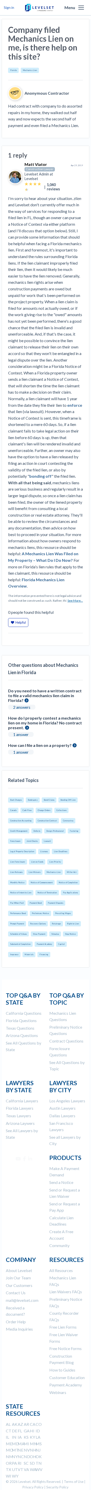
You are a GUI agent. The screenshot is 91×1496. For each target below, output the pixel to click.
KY (32, 1437)
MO (9, 1450)
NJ (38, 1450)
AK (14, 1424)
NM (9, 1456)
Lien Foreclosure (17, 861)
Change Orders (44, 810)
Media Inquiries (19, 1329)
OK (39, 1456)
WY (15, 1476)
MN (33, 1443)
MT (15, 1450)
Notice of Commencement (42, 882)
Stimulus (55, 934)
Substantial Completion (20, 944)
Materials (29, 954)
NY (15, 1456)
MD (15, 1443)
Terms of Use (73, 1482)
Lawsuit (47, 841)
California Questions (23, 1013)
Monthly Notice (17, 882)
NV (27, 1450)
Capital (61, 944)
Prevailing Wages (63, 913)
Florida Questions (21, 1020)
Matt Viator (36, 164)
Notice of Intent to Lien (20, 892)
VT (20, 1469)
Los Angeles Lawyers (67, 1100)
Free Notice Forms (65, 1348)
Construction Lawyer (40, 169)
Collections (61, 810)
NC (21, 1456)
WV (39, 1469)
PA (14, 1463)
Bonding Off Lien (68, 800)
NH (33, 1450)
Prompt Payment (17, 923)
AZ (20, 1424)
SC (26, 1463)
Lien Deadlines (60, 851)
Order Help (16, 1321)
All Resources (61, 1270)
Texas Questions (20, 1028)
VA (26, 1469)
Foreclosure (15, 841)
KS (26, 1437)
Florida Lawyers (19, 1108)
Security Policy (57, 1487)
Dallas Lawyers (62, 1115)
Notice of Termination (47, 892)
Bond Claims (49, 800)
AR (26, 1424)
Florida (13, 70)
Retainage (56, 923)
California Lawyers (22, 1100)
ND (27, 1456)
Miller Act (71, 872)
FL (20, 1430)
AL (8, 1424)
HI (32, 1430)
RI (19, 1463)
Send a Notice (61, 1182)
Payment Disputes (55, 903)
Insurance (14, 954)
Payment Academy (44, 944)
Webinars (57, 1392)
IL (7, 1437)
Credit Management (18, 831)
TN (39, 1463)
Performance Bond (18, 913)
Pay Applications (70, 892)
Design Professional (55, 831)
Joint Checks (32, 841)
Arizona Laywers (20, 1123)
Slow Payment (39, 934)
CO (39, 1424)
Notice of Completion (68, 882)
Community (59, 1245)
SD (32, 1463)
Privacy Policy (32, 1487)
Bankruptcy (33, 800)
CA (32, 1424)
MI (26, 1443)
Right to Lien (73, 923)
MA (21, 1443)
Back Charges (16, 800)
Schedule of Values (18, 934)
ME (9, 1443)
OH (33, 1456)
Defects (36, 831)
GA (27, 1430)
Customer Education (67, 1377)
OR (9, 1463)
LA (38, 1437)
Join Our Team (18, 1277)
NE (20, 1450)
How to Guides (62, 1369)
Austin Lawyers (62, 1108)
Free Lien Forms (63, 1327)
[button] (81, 8)
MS (39, 1443)
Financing (43, 954)
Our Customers (19, 1285)
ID (38, 1430)
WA (33, 1469)
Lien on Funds (37, 861)
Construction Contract (47, 820)
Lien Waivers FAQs (65, 1291)
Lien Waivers (34, 872)
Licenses (44, 851)
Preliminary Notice (40, 913)
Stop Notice (70, 934)
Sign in (9, 7)
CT (8, 1430)
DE (14, 1430)
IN (14, 1437)
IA (20, 1437)
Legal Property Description (22, 851)
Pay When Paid (17, 903)
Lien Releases (16, 872)
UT (15, 1469)
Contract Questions (66, 1040)
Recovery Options (38, 923)
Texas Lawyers (18, 1115)
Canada (13, 810)
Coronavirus (68, 820)
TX (8, 1469)
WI (8, 1476)
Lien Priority (55, 861)
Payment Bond (36, 903)
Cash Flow (27, 810)
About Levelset (19, 1270)
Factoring (74, 831)
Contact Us (16, 1292)
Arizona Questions (22, 1035)
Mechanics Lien (30, 70)
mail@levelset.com (22, 1300)
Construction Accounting (21, 820)
